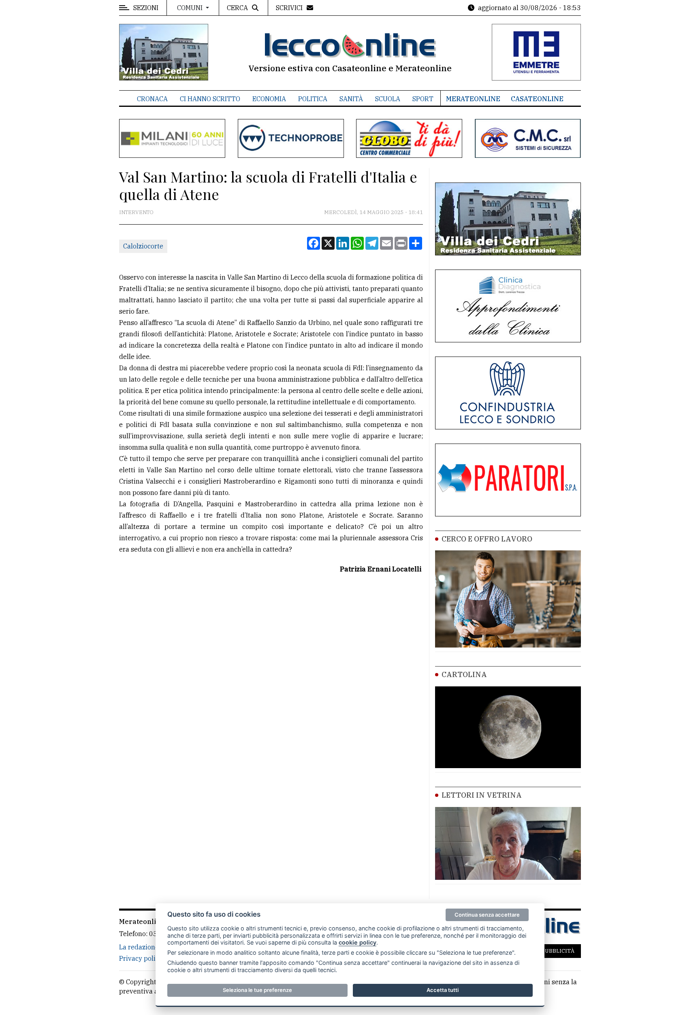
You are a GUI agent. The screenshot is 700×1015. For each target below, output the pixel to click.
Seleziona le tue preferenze (257, 990)
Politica (312, 99)
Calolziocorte (143, 246)
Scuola (387, 99)
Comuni (190, 8)
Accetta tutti (443, 990)
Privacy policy (140, 958)
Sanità (351, 99)
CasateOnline (537, 99)
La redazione (139, 947)
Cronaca (152, 99)
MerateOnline (473, 99)
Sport (422, 99)
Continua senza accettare (487, 914)
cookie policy (357, 942)
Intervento (136, 212)
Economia (269, 99)
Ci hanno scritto (210, 99)
